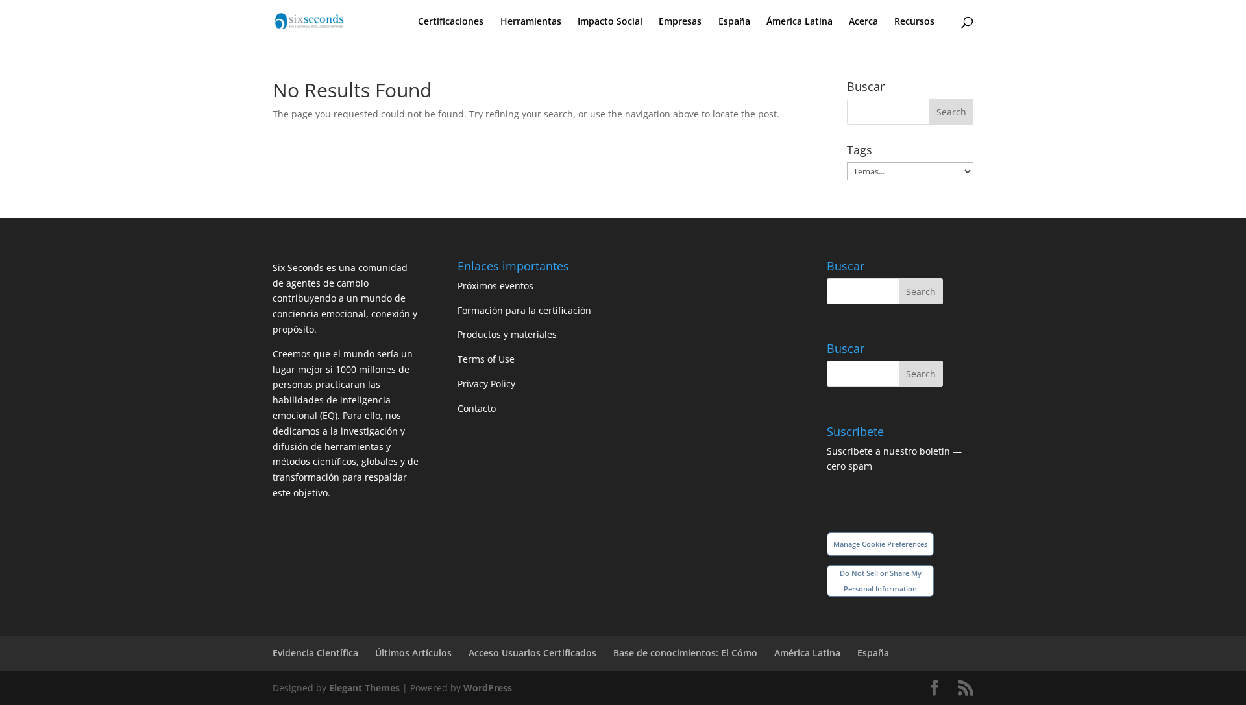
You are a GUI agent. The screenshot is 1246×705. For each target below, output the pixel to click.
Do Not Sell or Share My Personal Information (881, 580)
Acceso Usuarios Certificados (532, 653)
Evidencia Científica (315, 653)
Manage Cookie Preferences (880, 544)
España (734, 22)
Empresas (680, 22)
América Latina (807, 653)
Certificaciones (450, 22)
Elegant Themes (364, 688)
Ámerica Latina (799, 22)
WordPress (487, 688)
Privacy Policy (486, 383)
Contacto (477, 408)
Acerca (863, 22)
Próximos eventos (495, 286)
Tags (859, 150)
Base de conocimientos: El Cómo (685, 653)
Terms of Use (486, 359)
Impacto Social (610, 22)
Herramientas (530, 22)
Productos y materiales (507, 334)
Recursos (914, 22)
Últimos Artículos (413, 653)
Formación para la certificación (524, 310)
